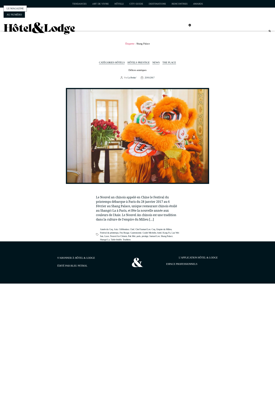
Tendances (79, 4)
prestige (145, 236)
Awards (198, 4)
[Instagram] (177, 25)
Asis (116, 229)
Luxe (106, 236)
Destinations (157, 4)
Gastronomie (136, 233)
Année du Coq (106, 229)
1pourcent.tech (75, 298)
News (156, 62)
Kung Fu (166, 233)
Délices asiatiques (137, 70)
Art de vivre (100, 4)
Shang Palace (167, 236)
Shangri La (105, 239)
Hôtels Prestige (138, 62)
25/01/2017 (150, 77)
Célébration (124, 229)
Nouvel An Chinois (118, 236)
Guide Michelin (149, 233)
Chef (132, 229)
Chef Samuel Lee (143, 229)
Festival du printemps (109, 233)
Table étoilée (116, 239)
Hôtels (119, 4)
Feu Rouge (124, 233)
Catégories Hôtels (112, 62)
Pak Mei (131, 236)
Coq (153, 229)
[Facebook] (171, 25)
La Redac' (132, 77)
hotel (159, 233)
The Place (169, 62)
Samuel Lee (154, 236)
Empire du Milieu (164, 229)
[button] (269, 31)
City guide (136, 4)
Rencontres (179, 4)
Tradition (127, 239)
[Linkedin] (183, 25)
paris (138, 236)
